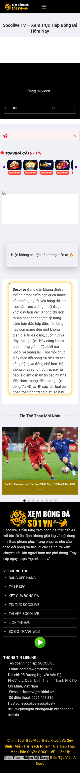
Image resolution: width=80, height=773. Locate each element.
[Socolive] (16, 6)
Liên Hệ (64, 752)
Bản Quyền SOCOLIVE (37, 752)
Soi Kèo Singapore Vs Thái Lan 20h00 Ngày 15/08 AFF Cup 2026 (40, 484)
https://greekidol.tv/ (34, 559)
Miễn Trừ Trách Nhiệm (32, 746)
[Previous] (4, 460)
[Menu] (44, 7)
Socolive (10, 530)
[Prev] (4, 167)
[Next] (76, 167)
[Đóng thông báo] (74, 135)
